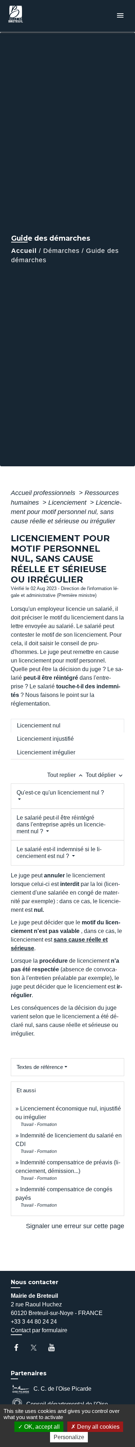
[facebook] (19, 1347)
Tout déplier (105, 775)
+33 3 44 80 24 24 (34, 1322)
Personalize (69, 1437)
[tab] (67, 725)
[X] (37, 1347)
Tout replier (65, 775)
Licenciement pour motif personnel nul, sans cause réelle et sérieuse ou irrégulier (66, 512)
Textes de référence (40, 1067)
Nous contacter (34, 1282)
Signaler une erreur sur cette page (75, 1226)
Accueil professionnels (44, 492)
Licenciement (68, 502)
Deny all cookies (98, 1427)
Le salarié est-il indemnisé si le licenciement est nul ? (59, 852)
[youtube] (55, 1347)
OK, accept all (41, 1427)
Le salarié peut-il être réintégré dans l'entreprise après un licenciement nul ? (61, 824)
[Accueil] (33, 16)
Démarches (61, 250)
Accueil (24, 250)
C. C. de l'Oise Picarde (62, 1389)
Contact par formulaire (39, 1330)
